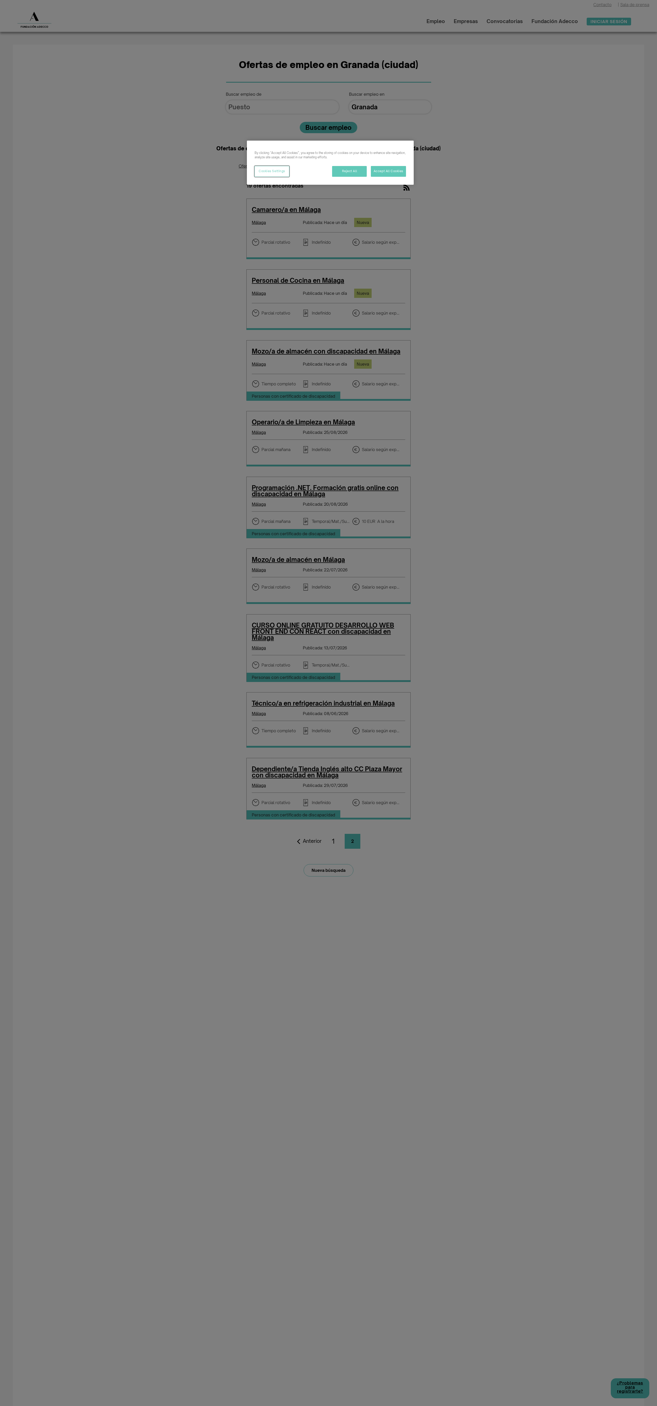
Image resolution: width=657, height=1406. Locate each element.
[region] (330, 163)
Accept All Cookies (388, 171)
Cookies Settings (272, 171)
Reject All (349, 171)
